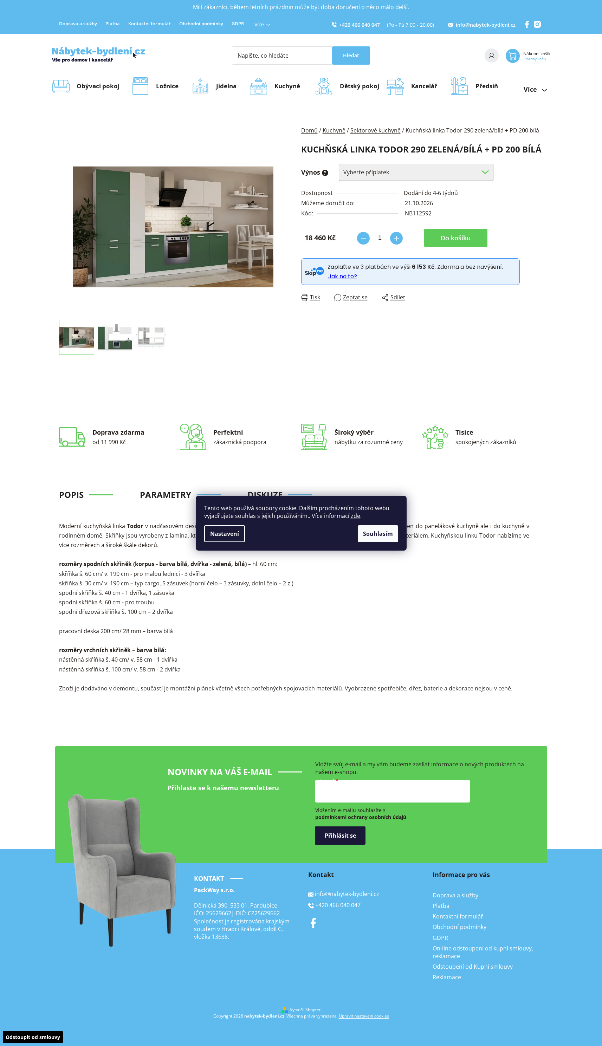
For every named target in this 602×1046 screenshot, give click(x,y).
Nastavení (224, 534)
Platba (112, 23)
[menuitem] (100, 86)
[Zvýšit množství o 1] (396, 238)
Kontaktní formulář (149, 23)
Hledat (351, 55)
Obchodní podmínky (201, 23)
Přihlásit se (340, 835)
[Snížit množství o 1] (363, 238)
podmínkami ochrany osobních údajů (360, 817)
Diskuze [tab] (265, 494)
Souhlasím (378, 534)
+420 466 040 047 (359, 24)
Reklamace (447, 977)
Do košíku (456, 238)
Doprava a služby (78, 23)
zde (355, 516)
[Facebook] (313, 923)
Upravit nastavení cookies (364, 1016)
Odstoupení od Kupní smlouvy (473, 966)
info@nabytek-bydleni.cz (486, 24)
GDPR (238, 23)
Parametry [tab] (165, 494)
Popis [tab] (71, 494)
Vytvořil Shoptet (305, 1010)
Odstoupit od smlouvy (33, 1037)
